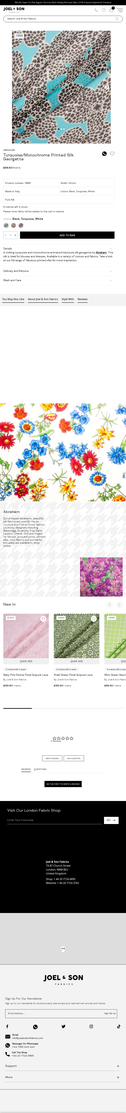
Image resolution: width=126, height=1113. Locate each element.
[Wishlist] (103, 10)
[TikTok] (119, 1026)
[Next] (119, 604)
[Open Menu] (120, 10)
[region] (63, 954)
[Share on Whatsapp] (104, 153)
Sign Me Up (110, 1014)
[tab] (52, 758)
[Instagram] (91, 1026)
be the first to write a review (63, 784)
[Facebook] (7, 1026)
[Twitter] (63, 1026)
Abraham (101, 253)
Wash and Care (12, 280)
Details (7, 249)
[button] (63, 950)
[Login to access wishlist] (112, 153)
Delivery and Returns (16, 271)
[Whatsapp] (35, 1027)
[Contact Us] (96, 10)
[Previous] (109, 604)
